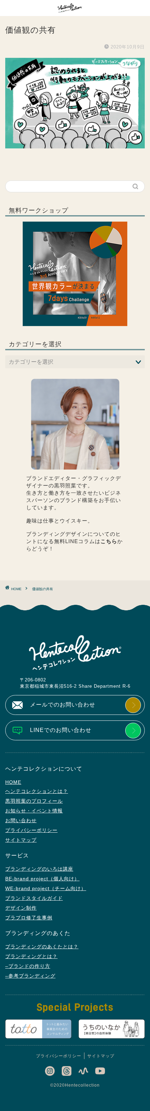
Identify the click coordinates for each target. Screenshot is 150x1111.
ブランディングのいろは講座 (39, 869)
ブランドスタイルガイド (34, 898)
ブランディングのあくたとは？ (41, 946)
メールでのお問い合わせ (62, 705)
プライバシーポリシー (31, 830)
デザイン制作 (21, 908)
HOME (13, 782)
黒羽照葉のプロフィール (34, 801)
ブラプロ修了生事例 (28, 917)
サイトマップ (21, 840)
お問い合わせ (21, 820)
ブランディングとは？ (31, 956)
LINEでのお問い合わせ (60, 730)
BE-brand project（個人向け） (42, 878)
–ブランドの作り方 (27, 966)
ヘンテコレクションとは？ (36, 791)
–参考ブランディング (30, 976)
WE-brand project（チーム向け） (45, 888)
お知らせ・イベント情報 (34, 810)
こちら (108, 541)
